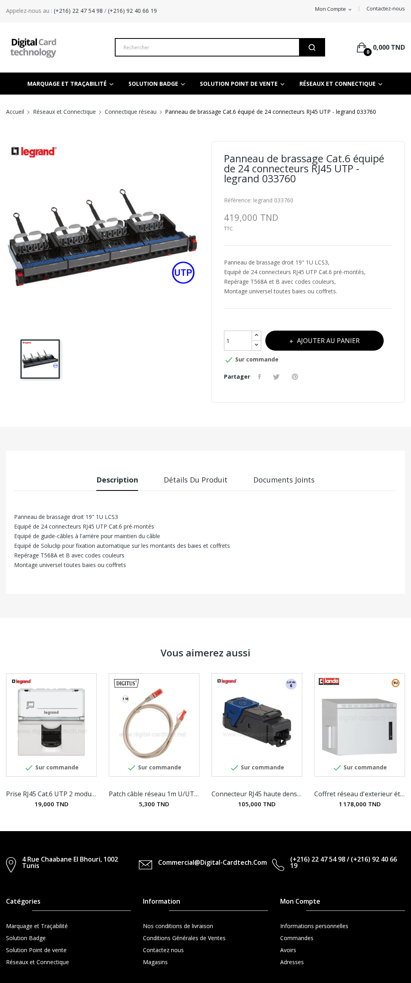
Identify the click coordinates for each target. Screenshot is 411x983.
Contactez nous (163, 950)
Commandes (296, 938)
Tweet (277, 377)
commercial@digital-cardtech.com (212, 862)
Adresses (292, 962)
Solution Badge (26, 938)
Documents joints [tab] (284, 479)
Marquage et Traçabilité (37, 926)
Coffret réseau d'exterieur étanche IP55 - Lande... (359, 794)
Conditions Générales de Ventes (184, 938)
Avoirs (288, 950)
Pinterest (296, 377)
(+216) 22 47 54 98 (77, 10)
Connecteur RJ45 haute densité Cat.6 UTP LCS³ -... (257, 794)
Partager (260, 377)
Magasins (155, 962)
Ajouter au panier (328, 340)
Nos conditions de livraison (178, 926)
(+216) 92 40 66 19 (132, 10)
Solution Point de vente (36, 950)
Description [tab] (117, 479)
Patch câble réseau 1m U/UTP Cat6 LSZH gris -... (154, 794)
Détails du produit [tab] (196, 479)
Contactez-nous (385, 8)
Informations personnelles (314, 926)
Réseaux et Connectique (37, 962)
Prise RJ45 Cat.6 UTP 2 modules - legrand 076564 (51, 794)
